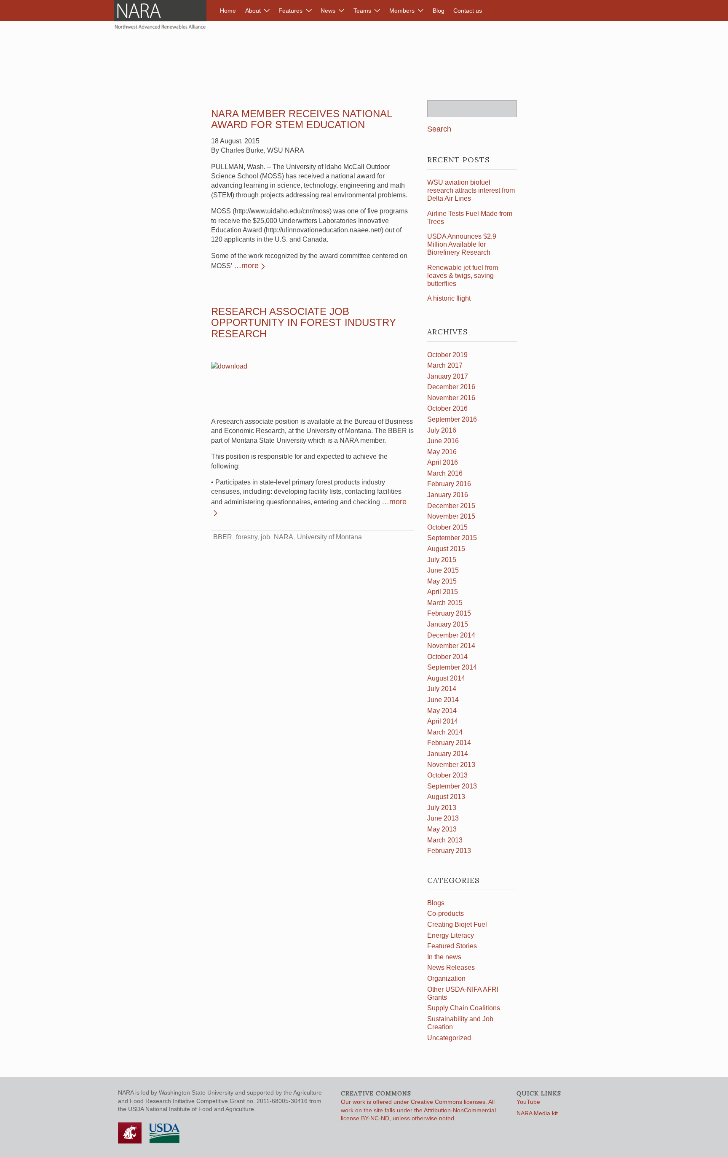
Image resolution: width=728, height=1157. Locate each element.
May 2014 (442, 710)
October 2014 (447, 656)
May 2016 (442, 451)
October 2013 (447, 775)
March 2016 (445, 473)
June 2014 (443, 699)
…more (246, 265)
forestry (246, 537)
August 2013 (446, 796)
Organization (446, 978)
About (253, 10)
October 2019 (447, 354)
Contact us (467, 10)
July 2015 (441, 559)
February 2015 (449, 613)
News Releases (451, 967)
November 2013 (451, 764)
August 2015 (446, 548)
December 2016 (451, 386)
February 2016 (449, 483)
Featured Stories (452, 946)
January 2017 (447, 376)
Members (402, 10)
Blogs (435, 903)
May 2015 (442, 581)
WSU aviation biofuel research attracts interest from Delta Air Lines (471, 190)
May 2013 (442, 829)
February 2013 (449, 850)
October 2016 (447, 408)
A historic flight (449, 298)
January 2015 (447, 624)
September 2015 (452, 537)
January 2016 (447, 494)
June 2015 (443, 570)
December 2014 (451, 635)
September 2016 (452, 419)
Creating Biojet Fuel (457, 924)
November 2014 (451, 645)
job (265, 537)
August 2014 (446, 678)
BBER (222, 537)
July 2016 (441, 430)
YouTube (528, 1101)
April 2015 (442, 591)
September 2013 (452, 786)
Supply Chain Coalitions (463, 1008)
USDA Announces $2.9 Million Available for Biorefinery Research (461, 244)
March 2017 (445, 365)
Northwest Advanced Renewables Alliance (160, 15)
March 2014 (445, 732)
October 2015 (447, 527)
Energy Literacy (450, 935)
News (328, 10)
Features (290, 10)
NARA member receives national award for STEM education (301, 119)
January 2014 (447, 753)
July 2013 (441, 807)
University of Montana (329, 537)
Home (228, 10)
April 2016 (442, 462)
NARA (283, 537)
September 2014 (452, 667)
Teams (362, 10)
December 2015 (451, 505)
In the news (444, 957)
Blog (438, 10)
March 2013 (445, 840)
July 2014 (441, 688)
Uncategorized (449, 1037)
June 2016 (443, 440)
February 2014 (449, 742)
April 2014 (442, 721)
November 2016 (451, 397)
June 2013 (443, 818)
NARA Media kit (537, 1113)
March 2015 (445, 602)
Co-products (445, 913)
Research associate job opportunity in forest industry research (303, 322)
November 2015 (451, 516)
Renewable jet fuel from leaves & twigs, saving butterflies (462, 275)
